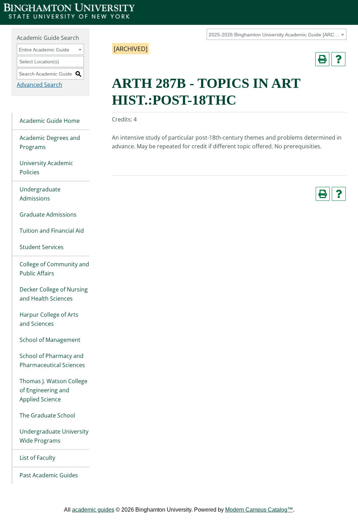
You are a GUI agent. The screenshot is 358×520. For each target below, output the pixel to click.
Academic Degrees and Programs (50, 142)
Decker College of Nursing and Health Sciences (54, 294)
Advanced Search (39, 85)
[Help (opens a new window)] (338, 59)
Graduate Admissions (48, 214)
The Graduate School (47, 415)
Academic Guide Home (50, 121)
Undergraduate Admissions (40, 193)
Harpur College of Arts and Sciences (49, 319)
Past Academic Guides (49, 475)
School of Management (50, 340)
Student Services (42, 247)
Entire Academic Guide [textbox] (44, 49)
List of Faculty (37, 458)
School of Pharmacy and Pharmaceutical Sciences (52, 360)
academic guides (93, 510)
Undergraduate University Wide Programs (54, 436)
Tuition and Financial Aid (52, 231)
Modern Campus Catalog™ (259, 510)
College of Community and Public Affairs (54, 268)
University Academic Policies (46, 167)
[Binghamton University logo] (69, 17)
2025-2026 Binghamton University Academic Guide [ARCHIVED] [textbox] (275, 34)
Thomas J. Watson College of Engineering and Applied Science (53, 390)
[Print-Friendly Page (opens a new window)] (322, 59)
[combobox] (276, 34)
